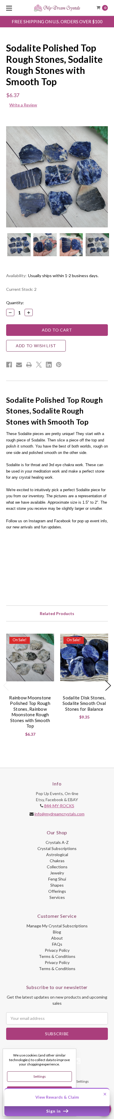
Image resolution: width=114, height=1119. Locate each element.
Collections (57, 866)
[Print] (29, 365)
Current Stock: (21, 289)
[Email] (19, 365)
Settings (39, 1076)
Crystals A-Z (57, 842)
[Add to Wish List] (47, 640)
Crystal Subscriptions (57, 848)
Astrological (57, 854)
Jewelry (57, 872)
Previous (6, 685)
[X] (39, 365)
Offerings (57, 891)
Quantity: (15, 302)
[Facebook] (9, 365)
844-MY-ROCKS (59, 805)
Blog (57, 931)
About (57, 938)
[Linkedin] (49, 365)
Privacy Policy (57, 950)
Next (108, 685)
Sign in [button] (54, 1111)
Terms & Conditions (57, 956)
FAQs (57, 944)
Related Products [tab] (57, 613)
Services (57, 897)
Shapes (57, 885)
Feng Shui (57, 878)
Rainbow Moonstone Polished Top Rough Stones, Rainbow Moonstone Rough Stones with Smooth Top (30, 712)
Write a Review (23, 104)
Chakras (57, 860)
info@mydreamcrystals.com (59, 813)
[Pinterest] (59, 365)
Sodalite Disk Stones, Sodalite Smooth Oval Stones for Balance (84, 703)
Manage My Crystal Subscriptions (57, 925)
